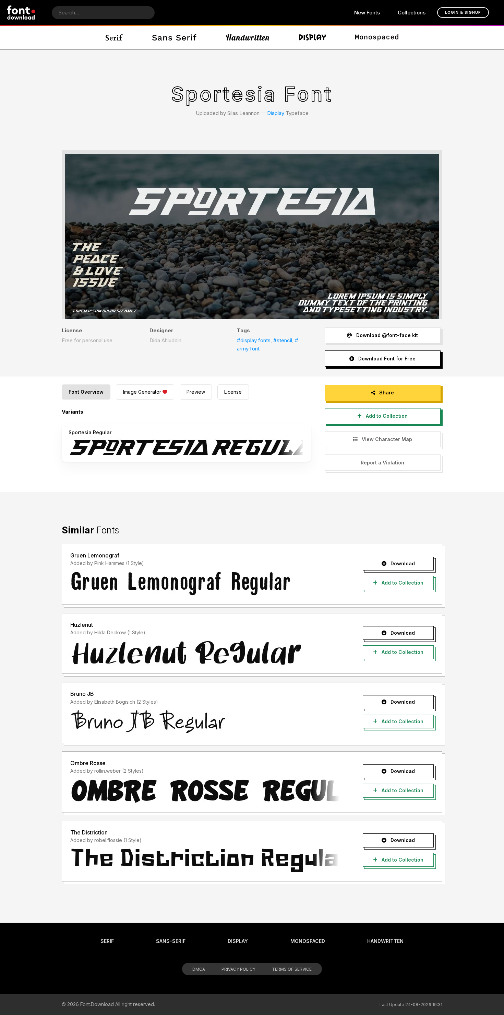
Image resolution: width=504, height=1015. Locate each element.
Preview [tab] (196, 392)
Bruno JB (82, 693)
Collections (411, 12)
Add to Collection (386, 416)
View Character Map (386, 439)
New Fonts (367, 12)
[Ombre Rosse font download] (204, 791)
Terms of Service (292, 969)
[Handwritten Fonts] (247, 37)
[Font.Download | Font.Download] (21, 12)
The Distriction (89, 832)
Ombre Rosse (88, 763)
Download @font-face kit (386, 335)
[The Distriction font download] (204, 860)
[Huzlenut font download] (204, 652)
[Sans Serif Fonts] (174, 37)
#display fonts (254, 340)
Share (386, 392)
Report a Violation (382, 462)
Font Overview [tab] (86, 392)
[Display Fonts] (312, 37)
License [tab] (233, 392)
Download (402, 563)
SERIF (107, 941)
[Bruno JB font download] (204, 722)
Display (275, 113)
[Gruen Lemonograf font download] (204, 583)
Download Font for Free (386, 358)
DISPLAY (238, 941)
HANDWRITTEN (385, 941)
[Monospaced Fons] (377, 37)
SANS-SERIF (170, 941)
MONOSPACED (307, 941)
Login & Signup (463, 12)
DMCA (198, 969)
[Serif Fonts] (114, 37)
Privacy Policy (238, 969)
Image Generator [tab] (142, 392)
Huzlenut (81, 624)
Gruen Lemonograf (94, 555)
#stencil (282, 340)
